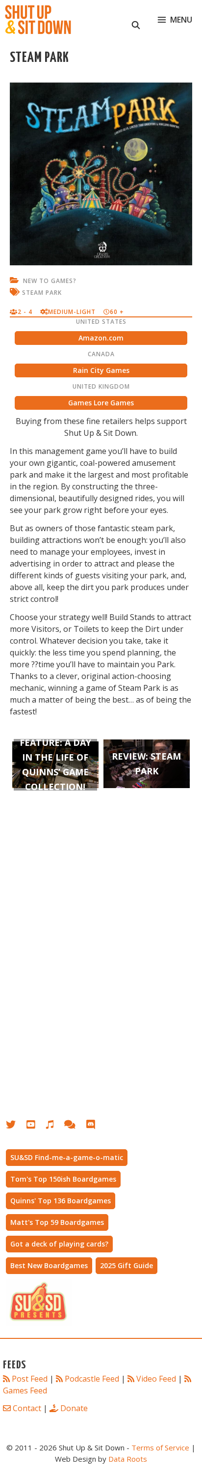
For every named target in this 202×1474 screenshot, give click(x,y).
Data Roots (127, 1459)
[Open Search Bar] (136, 19)
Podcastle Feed (92, 1378)
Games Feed (25, 1390)
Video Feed (156, 1378)
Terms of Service (160, 1447)
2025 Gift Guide (126, 1265)
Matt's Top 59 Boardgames (57, 1222)
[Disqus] (101, 954)
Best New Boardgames (49, 1265)
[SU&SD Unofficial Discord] (95, 1126)
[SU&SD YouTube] (35, 1126)
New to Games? (49, 281)
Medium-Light (72, 312)
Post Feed (30, 1378)
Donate (74, 1408)
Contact (27, 1408)
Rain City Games (101, 370)
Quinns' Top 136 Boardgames (60, 1200)
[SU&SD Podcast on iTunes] (54, 1126)
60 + (117, 312)
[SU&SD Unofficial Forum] (74, 1126)
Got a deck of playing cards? (59, 1243)
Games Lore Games (101, 402)
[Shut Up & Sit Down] (38, 19)
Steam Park (42, 292)
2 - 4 (25, 312)
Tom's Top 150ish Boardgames (63, 1179)
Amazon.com (101, 337)
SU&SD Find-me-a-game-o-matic (66, 1157)
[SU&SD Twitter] (16, 1126)
